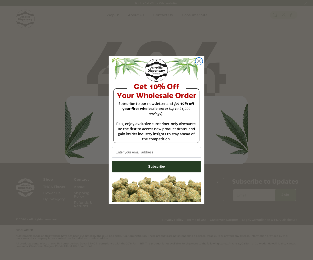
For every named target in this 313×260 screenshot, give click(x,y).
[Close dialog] (199, 61)
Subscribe (156, 166)
